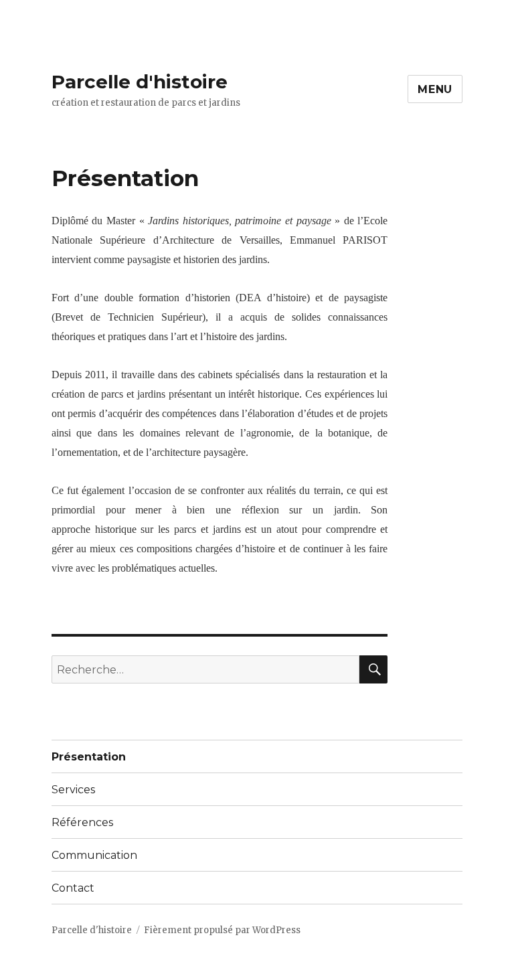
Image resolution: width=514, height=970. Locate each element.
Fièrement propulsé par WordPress (222, 930)
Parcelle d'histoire (140, 81)
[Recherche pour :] (206, 669)
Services (73, 789)
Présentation (89, 756)
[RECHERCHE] (373, 669)
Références (82, 822)
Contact (73, 888)
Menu (435, 89)
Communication (94, 855)
